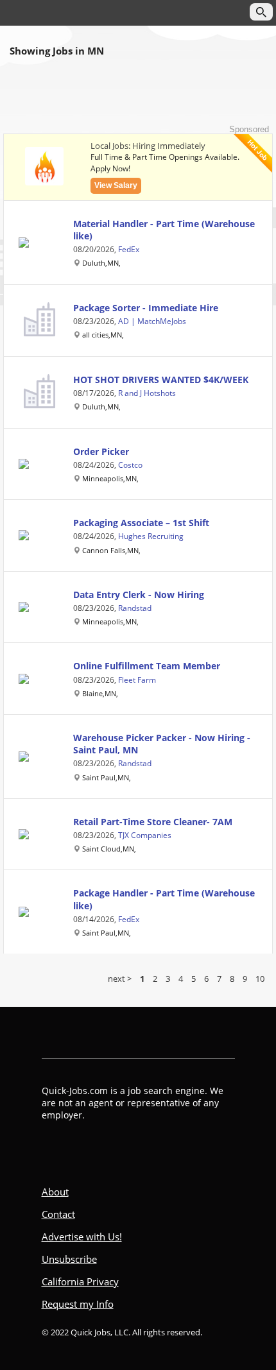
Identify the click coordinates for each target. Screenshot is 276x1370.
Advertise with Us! (82, 1236)
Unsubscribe (69, 1259)
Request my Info (78, 1303)
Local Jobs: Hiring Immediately (148, 145)
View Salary (115, 185)
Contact (58, 1214)
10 (259, 978)
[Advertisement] (138, 99)
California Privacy (80, 1281)
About (55, 1191)
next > (120, 978)
